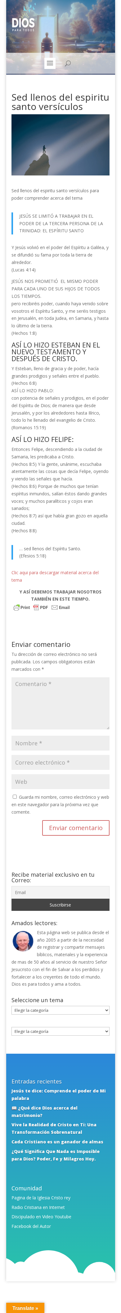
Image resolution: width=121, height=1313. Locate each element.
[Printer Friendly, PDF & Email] (41, 608)
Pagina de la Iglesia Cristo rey (40, 1198)
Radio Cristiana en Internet (38, 1207)
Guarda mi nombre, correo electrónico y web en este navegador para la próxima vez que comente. (60, 804)
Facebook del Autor (31, 1226)
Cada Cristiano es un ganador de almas (57, 1142)
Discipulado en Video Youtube (41, 1217)
